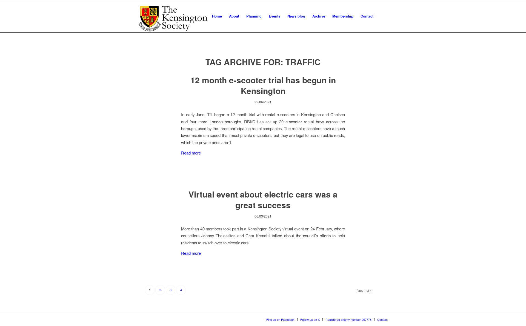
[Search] (382, 16)
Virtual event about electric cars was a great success (263, 199)
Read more (191, 153)
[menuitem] (216, 16)
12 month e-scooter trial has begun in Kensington (263, 85)
